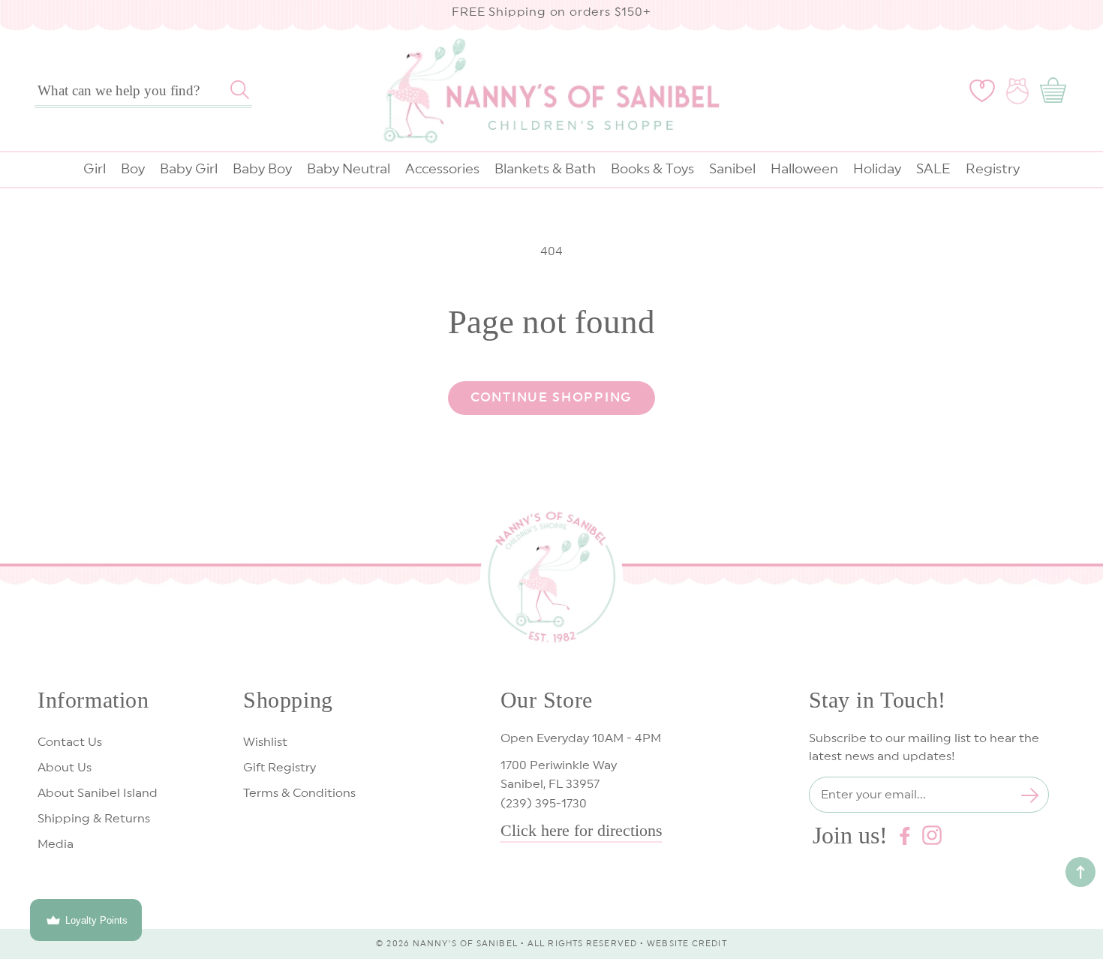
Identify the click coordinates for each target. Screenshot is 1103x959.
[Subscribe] (1030, 795)
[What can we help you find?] (240, 90)
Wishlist (265, 742)
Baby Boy (262, 169)
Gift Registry (279, 768)
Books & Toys (652, 169)
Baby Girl (189, 169)
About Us (65, 768)
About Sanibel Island (98, 793)
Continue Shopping (551, 397)
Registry (993, 169)
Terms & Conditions (299, 793)
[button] (1056, 91)
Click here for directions (581, 830)
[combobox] (143, 91)
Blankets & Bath (545, 169)
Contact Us (70, 742)
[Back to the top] (1080, 872)
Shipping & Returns (94, 819)
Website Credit (686, 943)
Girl (94, 169)
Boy (133, 169)
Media (56, 844)
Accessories (442, 169)
